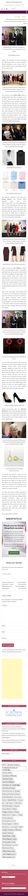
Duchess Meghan (8, 782)
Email (3, 632)
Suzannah (15, 845)
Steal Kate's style (9, 836)
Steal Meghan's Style (10, 839)
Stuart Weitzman (6, 845)
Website (4, 638)
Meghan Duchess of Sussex (11, 812)
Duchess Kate (8, 779)
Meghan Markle (6, 815)
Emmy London (17, 797)
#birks (4, 764)
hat (3, 803)
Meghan (15, 809)
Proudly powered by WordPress (10, 894)
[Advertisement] (12, 678)
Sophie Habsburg (8, 833)
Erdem (4, 800)
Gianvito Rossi (12, 800)
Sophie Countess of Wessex (12, 830)
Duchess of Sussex (9, 788)
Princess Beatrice (8, 818)
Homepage (17, 16)
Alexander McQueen (13, 765)
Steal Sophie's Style (9, 842)
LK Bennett (16, 806)
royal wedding (13, 826)
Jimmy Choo (18, 803)
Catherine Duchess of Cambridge (10, 769)
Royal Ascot (5, 827)
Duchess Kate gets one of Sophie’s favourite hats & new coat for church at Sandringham (14, 735)
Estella (22, 894)
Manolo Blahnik (6, 809)
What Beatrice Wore (8, 848)
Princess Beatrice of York (8, 821)
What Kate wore (9, 851)
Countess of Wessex (9, 776)
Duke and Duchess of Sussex (11, 794)
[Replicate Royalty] (14, 3)
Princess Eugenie (7, 824)
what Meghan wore (9, 854)
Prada (20, 815)
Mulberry (14, 815)
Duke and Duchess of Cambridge (11, 791)
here (25, 384)
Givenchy (20, 800)
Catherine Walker (7, 772)
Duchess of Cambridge (11, 785)
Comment (5, 605)
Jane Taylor (9, 803)
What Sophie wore (9, 857)
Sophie (24, 16)
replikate (16, 823)
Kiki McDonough (7, 806)
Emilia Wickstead (8, 797)
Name (4, 625)
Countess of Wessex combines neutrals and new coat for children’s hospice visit (14, 729)
